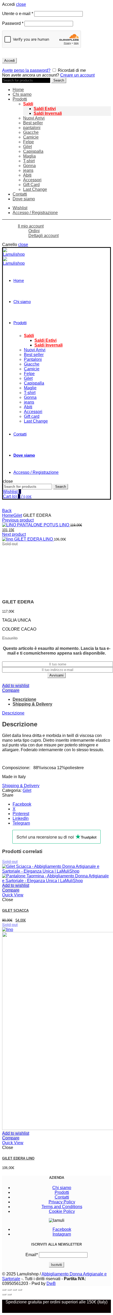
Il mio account (31, 226)
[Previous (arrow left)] (4, 1294)
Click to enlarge (16, 593)
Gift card (31, 416)
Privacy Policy (62, 1202)
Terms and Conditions (62, 1206)
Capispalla (33, 151)
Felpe (28, 142)
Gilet (27, 146)
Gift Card (31, 184)
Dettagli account (43, 235)
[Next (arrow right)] (9, 1294)
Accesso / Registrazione (35, 212)
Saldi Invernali (48, 113)
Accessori (32, 180)
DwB (51, 1283)
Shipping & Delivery (20, 785)
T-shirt (29, 161)
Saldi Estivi (45, 108)
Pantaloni (33, 359)
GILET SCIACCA (15, 910)
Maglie (30, 388)
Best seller (33, 123)
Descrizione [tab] (24, 699)
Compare (10, 690)
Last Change (35, 189)
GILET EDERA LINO (34, 539)
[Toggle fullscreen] (15, 1289)
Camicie (31, 137)
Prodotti (20, 99)
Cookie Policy (62, 1211)
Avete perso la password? (26, 70)
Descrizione (13, 713)
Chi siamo (22, 94)
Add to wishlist (15, 685)
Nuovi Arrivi (34, 118)
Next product (14, 534)
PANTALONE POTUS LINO (43, 525)
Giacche (31, 132)
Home (18, 89)
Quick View (12, 895)
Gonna (29, 165)
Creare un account (77, 75)
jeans (28, 170)
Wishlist (20, 208)
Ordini (34, 231)
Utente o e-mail (17, 13)
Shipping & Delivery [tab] (32, 704)
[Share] (9, 1289)
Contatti (20, 194)
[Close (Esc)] (4, 1289)
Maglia (29, 156)
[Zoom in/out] (20, 1289)
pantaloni (31, 127)
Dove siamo (24, 199)
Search (58, 80)
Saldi (28, 104)
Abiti (27, 175)
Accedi (9, 61)
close (21, 4)
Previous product (18, 520)
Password (12, 23)
